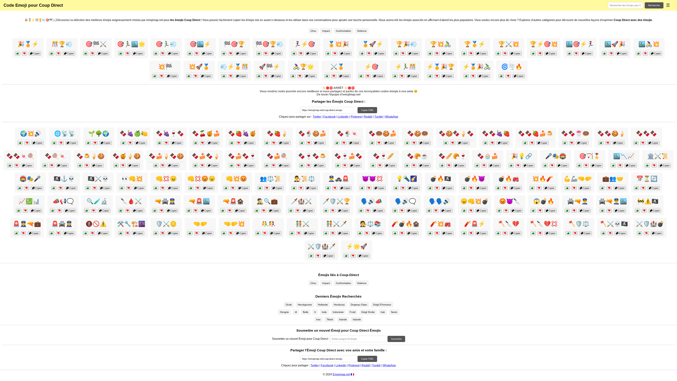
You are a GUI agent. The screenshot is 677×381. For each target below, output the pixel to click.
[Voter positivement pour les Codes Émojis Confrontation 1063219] (567, 188)
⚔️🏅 (337, 67)
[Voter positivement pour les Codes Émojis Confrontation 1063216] (359, 233)
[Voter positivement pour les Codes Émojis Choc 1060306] (301, 143)
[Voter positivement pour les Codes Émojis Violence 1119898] (464, 188)
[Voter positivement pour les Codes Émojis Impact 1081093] (86, 211)
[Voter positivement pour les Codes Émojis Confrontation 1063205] (121, 188)
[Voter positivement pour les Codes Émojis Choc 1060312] (564, 143)
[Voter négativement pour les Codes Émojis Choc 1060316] (273, 165)
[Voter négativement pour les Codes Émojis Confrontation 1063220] (162, 233)
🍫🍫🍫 (646, 133)
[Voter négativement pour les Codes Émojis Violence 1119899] (437, 233)
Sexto (394, 312)
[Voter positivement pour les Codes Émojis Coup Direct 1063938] (51, 53)
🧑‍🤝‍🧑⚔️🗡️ (336, 224)
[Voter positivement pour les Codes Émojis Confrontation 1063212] (464, 233)
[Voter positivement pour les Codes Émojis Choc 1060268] (407, 143)
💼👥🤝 (612, 179)
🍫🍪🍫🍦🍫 (456, 133)
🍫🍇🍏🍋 (134, 133)
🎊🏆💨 (62, 44)
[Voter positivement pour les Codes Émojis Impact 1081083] (346, 256)
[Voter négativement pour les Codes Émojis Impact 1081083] (353, 256)
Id (296, 312)
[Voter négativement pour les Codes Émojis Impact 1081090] (609, 188)
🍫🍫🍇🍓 (496, 133)
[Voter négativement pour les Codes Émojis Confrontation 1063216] (366, 233)
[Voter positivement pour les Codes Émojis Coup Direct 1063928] (362, 53)
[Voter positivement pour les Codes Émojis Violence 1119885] (362, 188)
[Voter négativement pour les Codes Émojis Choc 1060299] (308, 165)
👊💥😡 (236, 179)
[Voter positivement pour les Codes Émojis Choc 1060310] (231, 165)
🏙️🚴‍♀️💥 (649, 44)
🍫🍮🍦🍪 (90, 156)
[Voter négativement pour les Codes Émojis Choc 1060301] (162, 165)
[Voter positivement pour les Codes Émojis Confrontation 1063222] (85, 233)
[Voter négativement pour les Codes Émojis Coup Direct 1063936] (334, 53)
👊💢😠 (166, 179)
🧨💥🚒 (440, 224)
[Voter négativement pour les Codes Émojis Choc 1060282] (532, 143)
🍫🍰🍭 (277, 156)
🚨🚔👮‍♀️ (62, 224)
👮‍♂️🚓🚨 (338, 179)
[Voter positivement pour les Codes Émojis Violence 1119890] (498, 188)
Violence (362, 30)
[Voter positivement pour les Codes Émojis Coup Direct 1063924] (155, 53)
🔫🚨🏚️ (233, 201)
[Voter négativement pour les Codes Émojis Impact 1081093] (93, 211)
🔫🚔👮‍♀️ (165, 201)
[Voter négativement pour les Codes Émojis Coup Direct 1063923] (333, 76)
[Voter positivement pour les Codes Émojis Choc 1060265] (266, 143)
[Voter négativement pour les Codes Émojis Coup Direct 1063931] (473, 76)
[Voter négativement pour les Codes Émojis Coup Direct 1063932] (230, 53)
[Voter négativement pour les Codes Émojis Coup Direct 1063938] (58, 53)
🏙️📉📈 (623, 156)
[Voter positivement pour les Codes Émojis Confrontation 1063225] (51, 233)
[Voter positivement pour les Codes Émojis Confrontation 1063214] (325, 233)
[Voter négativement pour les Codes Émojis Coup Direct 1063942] (92, 53)
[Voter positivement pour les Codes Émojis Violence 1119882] (87, 188)
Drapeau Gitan (359, 304)
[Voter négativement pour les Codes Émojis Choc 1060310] (238, 165)
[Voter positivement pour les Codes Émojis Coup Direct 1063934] (498, 53)
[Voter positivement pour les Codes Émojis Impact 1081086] (120, 233)
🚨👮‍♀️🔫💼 (27, 224)
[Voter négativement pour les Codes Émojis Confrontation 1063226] (297, 211)
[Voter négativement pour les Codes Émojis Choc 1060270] (343, 143)
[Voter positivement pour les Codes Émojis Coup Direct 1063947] (17, 53)
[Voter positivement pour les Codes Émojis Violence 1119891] (190, 188)
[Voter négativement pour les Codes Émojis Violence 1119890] (505, 188)
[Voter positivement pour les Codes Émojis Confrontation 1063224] (294, 188)
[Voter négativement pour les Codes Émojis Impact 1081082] (27, 143)
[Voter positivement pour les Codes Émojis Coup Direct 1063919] (361, 76)
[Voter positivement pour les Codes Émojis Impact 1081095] (396, 188)
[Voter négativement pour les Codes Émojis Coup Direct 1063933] (230, 76)
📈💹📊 (29, 201)
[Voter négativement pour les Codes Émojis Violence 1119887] (23, 233)
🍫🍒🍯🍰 (206, 133)
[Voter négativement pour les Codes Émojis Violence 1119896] (646, 233)
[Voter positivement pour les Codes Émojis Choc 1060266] (407, 165)
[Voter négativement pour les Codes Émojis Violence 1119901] (540, 233)
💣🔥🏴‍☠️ (440, 179)
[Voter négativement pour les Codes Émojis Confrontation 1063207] (435, 211)
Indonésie (338, 312)
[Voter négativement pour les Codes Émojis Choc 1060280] (449, 165)
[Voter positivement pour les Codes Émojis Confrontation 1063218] (328, 188)
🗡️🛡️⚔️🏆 (336, 201)
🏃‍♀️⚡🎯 (304, 44)
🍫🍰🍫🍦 (206, 156)
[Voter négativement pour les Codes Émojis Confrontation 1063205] (128, 188)
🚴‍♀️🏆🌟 (303, 67)
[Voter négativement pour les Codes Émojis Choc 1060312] (571, 143)
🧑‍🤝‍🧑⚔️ (302, 224)
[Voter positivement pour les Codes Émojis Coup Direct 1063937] (258, 76)
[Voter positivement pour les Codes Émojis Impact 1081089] (54, 143)
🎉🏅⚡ (28, 44)
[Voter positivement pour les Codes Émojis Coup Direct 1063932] (223, 53)
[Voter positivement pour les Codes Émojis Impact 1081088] (636, 188)
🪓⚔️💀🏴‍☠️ (614, 224)
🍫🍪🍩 (417, 133)
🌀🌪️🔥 (511, 67)
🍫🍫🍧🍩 (575, 133)
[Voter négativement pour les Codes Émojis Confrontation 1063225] (58, 233)
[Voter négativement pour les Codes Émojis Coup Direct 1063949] (196, 53)
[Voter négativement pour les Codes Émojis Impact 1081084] (620, 165)
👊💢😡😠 (201, 179)
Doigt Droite (368, 312)
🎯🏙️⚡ (200, 44)
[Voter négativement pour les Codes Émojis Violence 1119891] (197, 188)
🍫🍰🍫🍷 (242, 156)
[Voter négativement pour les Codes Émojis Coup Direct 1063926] (161, 76)
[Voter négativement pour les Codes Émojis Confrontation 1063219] (574, 188)
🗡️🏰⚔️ (301, 201)
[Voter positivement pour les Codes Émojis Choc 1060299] (301, 165)
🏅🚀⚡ (372, 44)
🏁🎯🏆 (234, 44)
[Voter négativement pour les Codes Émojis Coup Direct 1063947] (24, 53)
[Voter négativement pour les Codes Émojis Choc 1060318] (344, 165)
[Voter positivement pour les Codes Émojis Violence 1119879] (567, 211)
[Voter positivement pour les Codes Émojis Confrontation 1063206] (19, 188)
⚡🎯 (371, 67)
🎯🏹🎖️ (589, 156)
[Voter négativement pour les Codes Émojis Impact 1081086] (127, 233)
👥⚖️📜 (270, 179)
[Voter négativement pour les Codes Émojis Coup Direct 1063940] (437, 76)
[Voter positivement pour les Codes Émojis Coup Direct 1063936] (328, 53)
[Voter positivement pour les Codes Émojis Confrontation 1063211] (52, 211)
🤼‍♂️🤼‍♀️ (268, 224)
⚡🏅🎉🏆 (440, 67)
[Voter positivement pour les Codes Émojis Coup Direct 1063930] (569, 53)
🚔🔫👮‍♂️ (577, 201)
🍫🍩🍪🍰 (382, 133)
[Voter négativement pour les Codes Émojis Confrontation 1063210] (332, 211)
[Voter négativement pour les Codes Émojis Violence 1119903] (60, 188)
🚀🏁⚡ (269, 67)
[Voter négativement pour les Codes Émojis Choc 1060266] (413, 165)
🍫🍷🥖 (383, 156)
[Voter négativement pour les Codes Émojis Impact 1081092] (508, 76)
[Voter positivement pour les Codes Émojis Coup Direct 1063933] (223, 76)
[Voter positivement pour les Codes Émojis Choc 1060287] (44, 165)
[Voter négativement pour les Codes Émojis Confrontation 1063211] (59, 211)
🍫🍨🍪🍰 (312, 133)
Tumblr (378, 116)
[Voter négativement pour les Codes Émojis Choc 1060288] (202, 165)
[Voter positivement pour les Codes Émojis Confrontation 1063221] (395, 211)
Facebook (329, 116)
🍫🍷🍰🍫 (348, 156)
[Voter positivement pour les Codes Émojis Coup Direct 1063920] (464, 53)
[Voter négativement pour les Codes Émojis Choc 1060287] (51, 165)
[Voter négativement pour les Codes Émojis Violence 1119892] (610, 233)
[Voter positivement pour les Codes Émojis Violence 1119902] (533, 211)
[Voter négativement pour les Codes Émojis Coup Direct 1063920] (471, 53)
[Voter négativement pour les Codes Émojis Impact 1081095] (402, 188)
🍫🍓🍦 (277, 133)
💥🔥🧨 (542, 179)
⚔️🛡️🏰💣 (650, 224)
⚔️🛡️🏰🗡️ (321, 246)
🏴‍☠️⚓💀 (64, 179)
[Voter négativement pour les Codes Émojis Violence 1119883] (195, 211)
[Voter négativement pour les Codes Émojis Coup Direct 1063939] (300, 53)
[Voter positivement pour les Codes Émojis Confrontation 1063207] (429, 211)
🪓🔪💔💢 (544, 224)
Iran (318, 319)
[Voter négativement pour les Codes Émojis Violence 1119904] (161, 211)
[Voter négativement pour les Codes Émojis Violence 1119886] (318, 256)
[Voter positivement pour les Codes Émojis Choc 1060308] (231, 143)
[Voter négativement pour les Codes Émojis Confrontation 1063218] (334, 188)
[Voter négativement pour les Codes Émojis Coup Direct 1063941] (645, 53)
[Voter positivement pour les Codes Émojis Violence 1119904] (154, 211)
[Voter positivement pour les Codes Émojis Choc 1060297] (485, 143)
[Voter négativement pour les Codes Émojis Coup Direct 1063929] (540, 53)
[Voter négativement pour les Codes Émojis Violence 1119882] (94, 188)
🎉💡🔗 (521, 156)
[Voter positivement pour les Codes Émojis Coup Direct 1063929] (533, 53)
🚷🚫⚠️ (96, 224)
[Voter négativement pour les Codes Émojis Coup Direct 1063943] (402, 53)
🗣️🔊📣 (371, 201)
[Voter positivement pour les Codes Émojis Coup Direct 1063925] (292, 76)
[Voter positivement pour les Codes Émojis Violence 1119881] (568, 233)
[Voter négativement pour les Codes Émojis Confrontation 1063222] (92, 233)
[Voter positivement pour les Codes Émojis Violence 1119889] (464, 211)
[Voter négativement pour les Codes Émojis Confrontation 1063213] (264, 233)
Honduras (339, 304)
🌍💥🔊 (30, 133)
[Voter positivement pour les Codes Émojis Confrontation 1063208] (637, 211)
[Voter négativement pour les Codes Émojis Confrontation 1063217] (263, 211)
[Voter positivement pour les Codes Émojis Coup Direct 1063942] (85, 53)
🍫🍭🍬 (55, 156)
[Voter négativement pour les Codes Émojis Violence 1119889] (471, 211)
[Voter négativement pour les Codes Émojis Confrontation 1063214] (332, 233)
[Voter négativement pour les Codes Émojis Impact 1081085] (518, 165)
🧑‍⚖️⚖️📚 (370, 224)
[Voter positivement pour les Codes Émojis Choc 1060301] (155, 165)
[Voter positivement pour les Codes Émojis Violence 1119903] (53, 188)
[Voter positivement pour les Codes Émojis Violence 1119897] (222, 211)
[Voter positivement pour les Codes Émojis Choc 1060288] (195, 165)
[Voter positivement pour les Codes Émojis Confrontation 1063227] (545, 165)
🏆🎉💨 (406, 44)
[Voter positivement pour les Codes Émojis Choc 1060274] (636, 143)
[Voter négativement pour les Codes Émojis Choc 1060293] (123, 165)
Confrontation (343, 30)
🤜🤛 (200, 224)
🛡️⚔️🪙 (166, 224)
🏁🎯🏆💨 (269, 44)
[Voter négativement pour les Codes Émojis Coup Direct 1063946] (265, 53)
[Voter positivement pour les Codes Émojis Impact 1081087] (88, 143)
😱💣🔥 (543, 201)
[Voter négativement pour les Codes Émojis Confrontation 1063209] (266, 188)
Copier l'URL (367, 110)
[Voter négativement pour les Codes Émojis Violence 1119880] (232, 188)
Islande (357, 319)
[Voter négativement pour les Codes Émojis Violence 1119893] (609, 211)
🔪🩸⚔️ (131, 201)
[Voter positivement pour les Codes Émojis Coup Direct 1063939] (294, 53)
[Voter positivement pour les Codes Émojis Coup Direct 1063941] (638, 53)
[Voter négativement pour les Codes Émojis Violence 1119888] (505, 233)
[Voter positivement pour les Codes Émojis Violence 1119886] (311, 256)
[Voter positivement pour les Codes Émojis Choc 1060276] (195, 143)
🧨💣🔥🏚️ (405, 224)
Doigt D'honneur (382, 304)
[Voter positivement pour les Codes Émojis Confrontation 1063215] (647, 165)
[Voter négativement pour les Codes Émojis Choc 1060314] (86, 165)
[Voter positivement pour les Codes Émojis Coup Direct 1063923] (327, 76)
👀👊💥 (132, 179)
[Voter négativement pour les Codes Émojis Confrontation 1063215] (654, 165)
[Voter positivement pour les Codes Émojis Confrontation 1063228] (223, 233)
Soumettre (396, 339)
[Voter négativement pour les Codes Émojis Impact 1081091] (586, 165)
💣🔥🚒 (508, 179)
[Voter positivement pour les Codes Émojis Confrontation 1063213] (257, 233)
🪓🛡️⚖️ (578, 224)
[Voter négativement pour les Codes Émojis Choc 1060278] (452, 143)
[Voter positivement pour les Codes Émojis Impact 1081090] (602, 188)
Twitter (317, 116)
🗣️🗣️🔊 (439, 201)
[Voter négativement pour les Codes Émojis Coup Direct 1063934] (505, 53)
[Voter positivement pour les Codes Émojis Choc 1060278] (445, 143)
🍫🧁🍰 (487, 156)
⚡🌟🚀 (356, 246)
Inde (324, 312)
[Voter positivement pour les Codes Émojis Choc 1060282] (525, 143)
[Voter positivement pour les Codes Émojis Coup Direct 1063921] (604, 53)
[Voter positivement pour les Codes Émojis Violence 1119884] (395, 233)
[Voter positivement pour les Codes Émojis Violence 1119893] (602, 211)
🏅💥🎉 (338, 44)
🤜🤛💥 (234, 224)
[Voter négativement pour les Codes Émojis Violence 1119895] (506, 211)
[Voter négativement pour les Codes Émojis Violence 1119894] (539, 188)
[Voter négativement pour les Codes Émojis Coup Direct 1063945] (401, 76)
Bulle (305, 312)
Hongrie (284, 312)
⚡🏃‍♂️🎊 (405, 67)
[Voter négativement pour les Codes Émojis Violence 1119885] (368, 188)
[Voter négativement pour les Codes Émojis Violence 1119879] (574, 211)
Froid (352, 312)
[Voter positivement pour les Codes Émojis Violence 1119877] (120, 211)
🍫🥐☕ (417, 156)
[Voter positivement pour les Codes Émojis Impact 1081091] (579, 165)
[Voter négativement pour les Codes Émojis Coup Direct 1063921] (611, 53)
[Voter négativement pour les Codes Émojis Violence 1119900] (162, 188)
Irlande (343, 319)
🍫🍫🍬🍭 (20, 156)
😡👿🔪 (509, 201)
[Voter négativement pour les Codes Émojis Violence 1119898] (471, 188)
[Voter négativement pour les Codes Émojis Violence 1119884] (401, 233)
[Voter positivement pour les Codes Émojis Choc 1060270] (337, 143)
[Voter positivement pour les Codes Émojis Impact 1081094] (18, 211)
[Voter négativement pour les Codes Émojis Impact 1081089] (61, 143)
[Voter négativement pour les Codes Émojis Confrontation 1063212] (471, 233)
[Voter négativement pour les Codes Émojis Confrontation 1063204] (196, 233)
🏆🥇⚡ (474, 44)
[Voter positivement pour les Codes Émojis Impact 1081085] (511, 165)
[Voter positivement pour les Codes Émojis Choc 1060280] (442, 165)
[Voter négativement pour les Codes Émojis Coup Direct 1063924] (162, 53)
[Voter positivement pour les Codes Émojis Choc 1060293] (116, 165)
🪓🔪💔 (508, 224)
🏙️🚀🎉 (615, 44)
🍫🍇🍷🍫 (170, 133)
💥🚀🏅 (199, 67)
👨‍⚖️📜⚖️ (304, 179)
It (315, 312)
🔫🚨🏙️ (199, 201)
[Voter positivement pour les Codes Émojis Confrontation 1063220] (155, 233)
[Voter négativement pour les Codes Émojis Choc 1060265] (273, 143)
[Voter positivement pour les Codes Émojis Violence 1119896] (639, 233)
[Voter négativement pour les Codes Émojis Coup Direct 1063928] (368, 53)
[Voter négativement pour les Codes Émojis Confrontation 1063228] (230, 233)
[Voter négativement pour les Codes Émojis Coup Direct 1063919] (367, 76)
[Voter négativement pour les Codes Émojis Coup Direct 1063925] (299, 76)
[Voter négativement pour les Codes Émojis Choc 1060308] (238, 143)
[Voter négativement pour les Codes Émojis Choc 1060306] (308, 143)
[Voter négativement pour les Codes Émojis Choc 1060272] (130, 143)
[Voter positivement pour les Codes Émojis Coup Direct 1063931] (466, 76)
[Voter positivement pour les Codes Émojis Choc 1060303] (9, 165)
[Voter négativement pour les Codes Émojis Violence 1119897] (229, 211)
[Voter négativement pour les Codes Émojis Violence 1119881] (575, 233)
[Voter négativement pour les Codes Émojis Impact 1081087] (95, 143)
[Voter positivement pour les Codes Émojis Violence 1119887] (16, 233)
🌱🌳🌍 (98, 133)
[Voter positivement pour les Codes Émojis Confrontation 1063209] (260, 188)
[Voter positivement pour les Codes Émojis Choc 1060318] (337, 165)
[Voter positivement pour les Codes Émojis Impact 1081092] (501, 76)
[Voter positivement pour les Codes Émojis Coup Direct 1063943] (396, 53)
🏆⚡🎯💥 (544, 44)
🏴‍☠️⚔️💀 (98, 179)
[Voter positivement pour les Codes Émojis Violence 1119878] (430, 188)
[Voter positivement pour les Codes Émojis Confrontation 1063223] (291, 233)
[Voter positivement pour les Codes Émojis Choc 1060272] (123, 143)
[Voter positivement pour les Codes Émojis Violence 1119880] (225, 188)
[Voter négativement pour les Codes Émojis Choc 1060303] (16, 165)
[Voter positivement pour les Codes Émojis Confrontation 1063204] (189, 233)
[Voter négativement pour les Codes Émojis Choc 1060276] (202, 143)
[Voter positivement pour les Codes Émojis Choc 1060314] (80, 165)
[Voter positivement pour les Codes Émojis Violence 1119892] (603, 233)
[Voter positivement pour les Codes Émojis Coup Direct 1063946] (258, 53)
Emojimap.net (341, 374)
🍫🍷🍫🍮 (312, 156)
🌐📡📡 (64, 133)
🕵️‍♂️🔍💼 (267, 201)
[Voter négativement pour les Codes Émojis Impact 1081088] (643, 188)
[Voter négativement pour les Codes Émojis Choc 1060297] (492, 143)
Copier (36, 53)
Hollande (323, 304)
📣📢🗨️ (63, 201)
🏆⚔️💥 (508, 44)
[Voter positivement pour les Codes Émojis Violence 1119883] (188, 211)
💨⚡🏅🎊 (234, 67)
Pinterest (356, 116)
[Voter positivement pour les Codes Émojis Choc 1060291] (477, 165)
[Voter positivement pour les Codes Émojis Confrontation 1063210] (325, 211)
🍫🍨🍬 (347, 133)
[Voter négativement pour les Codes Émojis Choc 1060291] (484, 165)
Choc (313, 30)
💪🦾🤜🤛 (578, 179)
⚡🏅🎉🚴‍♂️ (477, 67)
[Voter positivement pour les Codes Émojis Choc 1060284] (159, 143)
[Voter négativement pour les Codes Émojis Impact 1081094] (25, 211)
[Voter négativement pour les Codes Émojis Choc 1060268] (414, 143)
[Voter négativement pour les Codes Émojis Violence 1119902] (540, 211)
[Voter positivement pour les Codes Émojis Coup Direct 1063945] (395, 76)
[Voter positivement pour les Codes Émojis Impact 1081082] (20, 143)
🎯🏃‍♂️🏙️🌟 (131, 44)
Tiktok (330, 319)
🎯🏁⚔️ (96, 44)
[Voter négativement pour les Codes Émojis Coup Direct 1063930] (576, 53)
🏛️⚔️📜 (657, 156)
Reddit (368, 116)
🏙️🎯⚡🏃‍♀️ (580, 44)
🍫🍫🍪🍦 (611, 133)
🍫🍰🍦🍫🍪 (166, 156)
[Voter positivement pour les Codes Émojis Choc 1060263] (373, 165)
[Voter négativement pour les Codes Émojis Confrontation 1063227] (552, 165)
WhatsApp (391, 116)
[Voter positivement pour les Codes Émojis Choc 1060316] (266, 165)
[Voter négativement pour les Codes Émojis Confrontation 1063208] (644, 211)
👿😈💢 (372, 179)
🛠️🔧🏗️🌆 (131, 224)
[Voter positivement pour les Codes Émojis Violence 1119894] (532, 188)
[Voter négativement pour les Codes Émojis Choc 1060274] (642, 143)
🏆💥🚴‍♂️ (440, 44)
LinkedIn (343, 116)
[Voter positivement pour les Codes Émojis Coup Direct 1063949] (189, 53)
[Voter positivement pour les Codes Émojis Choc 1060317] (600, 143)
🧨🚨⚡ (474, 224)
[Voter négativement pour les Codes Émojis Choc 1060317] (607, 143)
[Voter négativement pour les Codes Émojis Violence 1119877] (127, 211)
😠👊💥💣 (475, 201)
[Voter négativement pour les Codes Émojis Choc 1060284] (166, 143)
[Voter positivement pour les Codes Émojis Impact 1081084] (613, 165)
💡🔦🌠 (406, 179)
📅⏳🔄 (646, 179)
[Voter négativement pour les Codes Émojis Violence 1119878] (437, 188)
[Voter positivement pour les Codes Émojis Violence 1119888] (498, 233)
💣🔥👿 (474, 179)
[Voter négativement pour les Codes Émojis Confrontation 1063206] (26, 188)
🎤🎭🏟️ (555, 156)
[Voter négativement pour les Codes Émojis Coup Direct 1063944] (195, 76)
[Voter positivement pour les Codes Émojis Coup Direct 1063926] (154, 76)
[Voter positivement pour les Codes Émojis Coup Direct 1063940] (430, 76)
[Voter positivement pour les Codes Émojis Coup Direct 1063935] (120, 53)
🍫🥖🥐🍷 (452, 156)
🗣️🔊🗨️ (405, 201)
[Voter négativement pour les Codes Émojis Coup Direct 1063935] (127, 53)
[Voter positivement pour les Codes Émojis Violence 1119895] (499, 211)
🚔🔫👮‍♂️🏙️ (613, 201)
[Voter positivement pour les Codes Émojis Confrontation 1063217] (256, 211)
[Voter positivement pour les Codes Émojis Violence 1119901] (533, 233)
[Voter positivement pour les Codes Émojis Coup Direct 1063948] (430, 53)
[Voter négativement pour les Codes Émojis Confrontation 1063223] (298, 233)
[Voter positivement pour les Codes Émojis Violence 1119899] (430, 233)
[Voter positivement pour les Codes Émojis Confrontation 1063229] (361, 211)
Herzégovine (305, 304)
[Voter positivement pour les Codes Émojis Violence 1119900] (155, 188)
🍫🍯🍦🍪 (126, 156)
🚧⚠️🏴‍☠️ (647, 201)
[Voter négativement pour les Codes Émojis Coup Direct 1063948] (437, 53)
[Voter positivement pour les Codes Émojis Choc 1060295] (372, 143)
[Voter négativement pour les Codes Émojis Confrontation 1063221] (401, 211)
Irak (383, 312)
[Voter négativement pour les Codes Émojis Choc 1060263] (379, 165)
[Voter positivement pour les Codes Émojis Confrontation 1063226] (290, 211)
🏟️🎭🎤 (30, 179)
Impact (326, 30)
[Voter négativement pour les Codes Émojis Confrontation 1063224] (300, 188)
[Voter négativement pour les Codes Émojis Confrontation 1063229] (367, 211)
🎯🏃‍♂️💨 (166, 44)
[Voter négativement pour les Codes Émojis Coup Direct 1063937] (265, 76)
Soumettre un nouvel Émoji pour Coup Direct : (300, 338)
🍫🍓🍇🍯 (242, 133)
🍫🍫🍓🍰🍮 (535, 133)
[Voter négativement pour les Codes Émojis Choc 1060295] (379, 143)
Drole (289, 304)
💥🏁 (165, 67)
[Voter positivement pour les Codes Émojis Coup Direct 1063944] (188, 76)
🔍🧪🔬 (97, 201)
